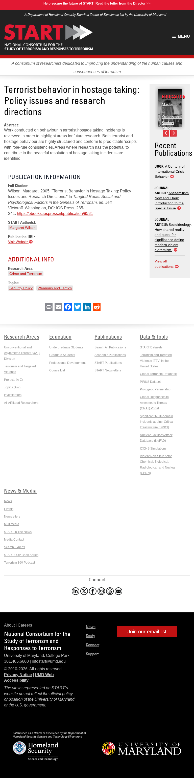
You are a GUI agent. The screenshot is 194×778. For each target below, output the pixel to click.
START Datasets (151, 347)
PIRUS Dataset (150, 382)
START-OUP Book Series (21, 555)
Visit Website (18, 242)
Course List (57, 370)
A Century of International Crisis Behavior (170, 171)
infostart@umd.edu (49, 661)
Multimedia (11, 524)
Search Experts (14, 547)
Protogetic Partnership (155, 389)
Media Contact (14, 539)
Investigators (12, 395)
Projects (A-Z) (13, 380)
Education (174, 97)
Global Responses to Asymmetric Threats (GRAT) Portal (154, 402)
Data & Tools (154, 336)
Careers (25, 625)
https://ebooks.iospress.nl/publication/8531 (55, 213)
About (9, 625)
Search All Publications (110, 347)
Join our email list (147, 631)
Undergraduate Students (66, 347)
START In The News (18, 532)
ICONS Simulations (153, 448)
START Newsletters (107, 370)
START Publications (108, 363)
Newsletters (12, 516)
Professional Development (67, 363)
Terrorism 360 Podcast (19, 562)
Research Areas (21, 336)
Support (92, 653)
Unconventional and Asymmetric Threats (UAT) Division (22, 353)
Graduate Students (62, 355)
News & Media (20, 490)
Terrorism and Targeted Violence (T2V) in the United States (156, 360)
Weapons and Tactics (55, 288)
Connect (92, 644)
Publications (108, 336)
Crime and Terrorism (25, 274)
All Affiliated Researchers (21, 403)
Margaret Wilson (22, 228)
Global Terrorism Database (158, 374)
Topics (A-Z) (12, 387)
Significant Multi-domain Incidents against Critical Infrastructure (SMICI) (157, 421)
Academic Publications (110, 355)
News (8, 501)
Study (90, 635)
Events (8, 509)
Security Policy (21, 288)
